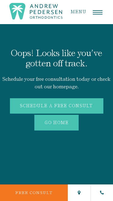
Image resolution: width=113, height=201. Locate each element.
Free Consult (34, 192)
